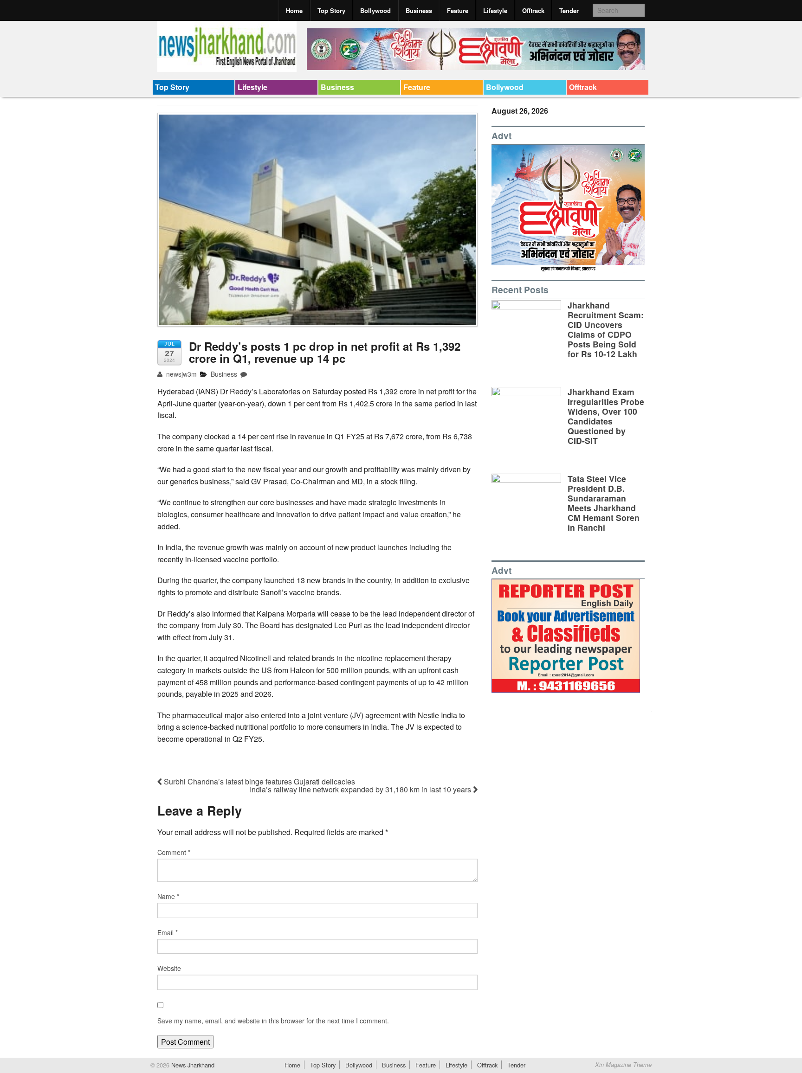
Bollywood (375, 10)
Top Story (331, 10)
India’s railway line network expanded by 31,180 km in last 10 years (361, 789)
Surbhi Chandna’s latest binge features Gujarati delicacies (258, 781)
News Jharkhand (191, 1064)
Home (294, 10)
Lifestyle (495, 10)
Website (169, 968)
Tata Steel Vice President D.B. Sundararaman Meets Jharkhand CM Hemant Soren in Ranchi (604, 503)
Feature (457, 10)
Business (419, 10)
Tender (569, 10)
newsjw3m (180, 374)
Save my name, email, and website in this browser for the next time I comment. (273, 1020)
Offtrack (533, 10)
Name (168, 896)
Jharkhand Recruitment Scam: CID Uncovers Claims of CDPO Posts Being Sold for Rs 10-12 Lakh (606, 329)
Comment (173, 852)
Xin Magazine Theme (623, 1064)
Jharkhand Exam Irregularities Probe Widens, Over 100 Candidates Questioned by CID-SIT (606, 416)
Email (167, 932)
